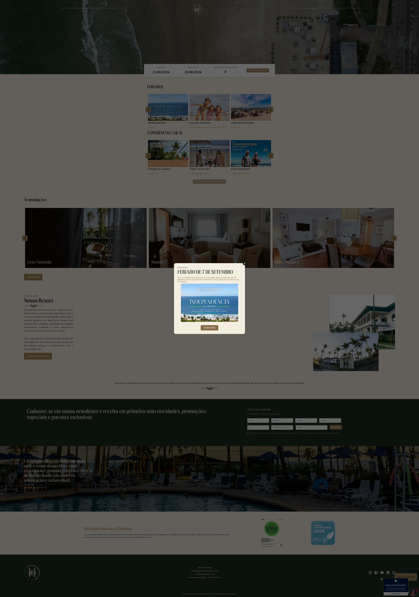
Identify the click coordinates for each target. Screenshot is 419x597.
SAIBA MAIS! (209, 328)
